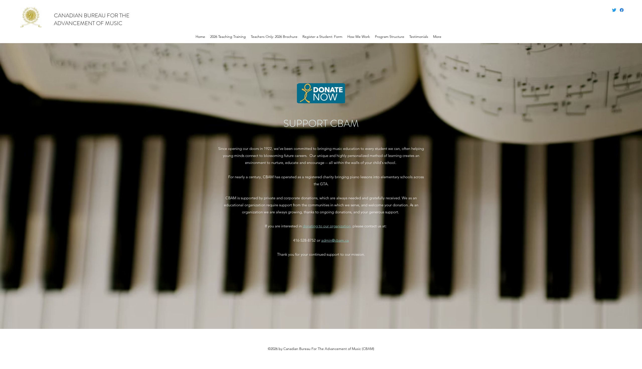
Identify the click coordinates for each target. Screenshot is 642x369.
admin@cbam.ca (335, 240)
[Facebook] (621, 10)
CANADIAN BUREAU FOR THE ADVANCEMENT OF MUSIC (91, 19)
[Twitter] (614, 10)
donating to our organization (327, 226)
